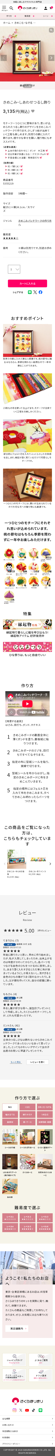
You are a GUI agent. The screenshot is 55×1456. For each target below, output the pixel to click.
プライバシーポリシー (11, 1443)
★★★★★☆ (10, 238)
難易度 (27, 16)
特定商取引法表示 (10, 1431)
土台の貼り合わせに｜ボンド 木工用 (26, 150)
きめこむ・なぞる (23, 23)
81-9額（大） (14, 173)
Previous (4, 58)
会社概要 (6, 1418)
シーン (45, 16)
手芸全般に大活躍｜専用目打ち (23, 157)
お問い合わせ (8, 1425)
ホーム (6, 23)
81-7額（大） (14, 166)
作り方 (9, 16)
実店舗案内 (16, 1328)
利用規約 (6, 1437)
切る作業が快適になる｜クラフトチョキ (27, 154)
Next (51, 58)
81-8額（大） (14, 169)
